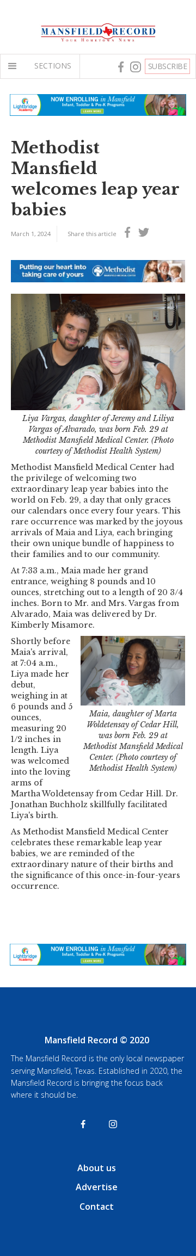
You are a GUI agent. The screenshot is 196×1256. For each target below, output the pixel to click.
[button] (15, 66)
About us (96, 1168)
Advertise (97, 1187)
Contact (96, 1206)
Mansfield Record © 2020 (97, 1040)
